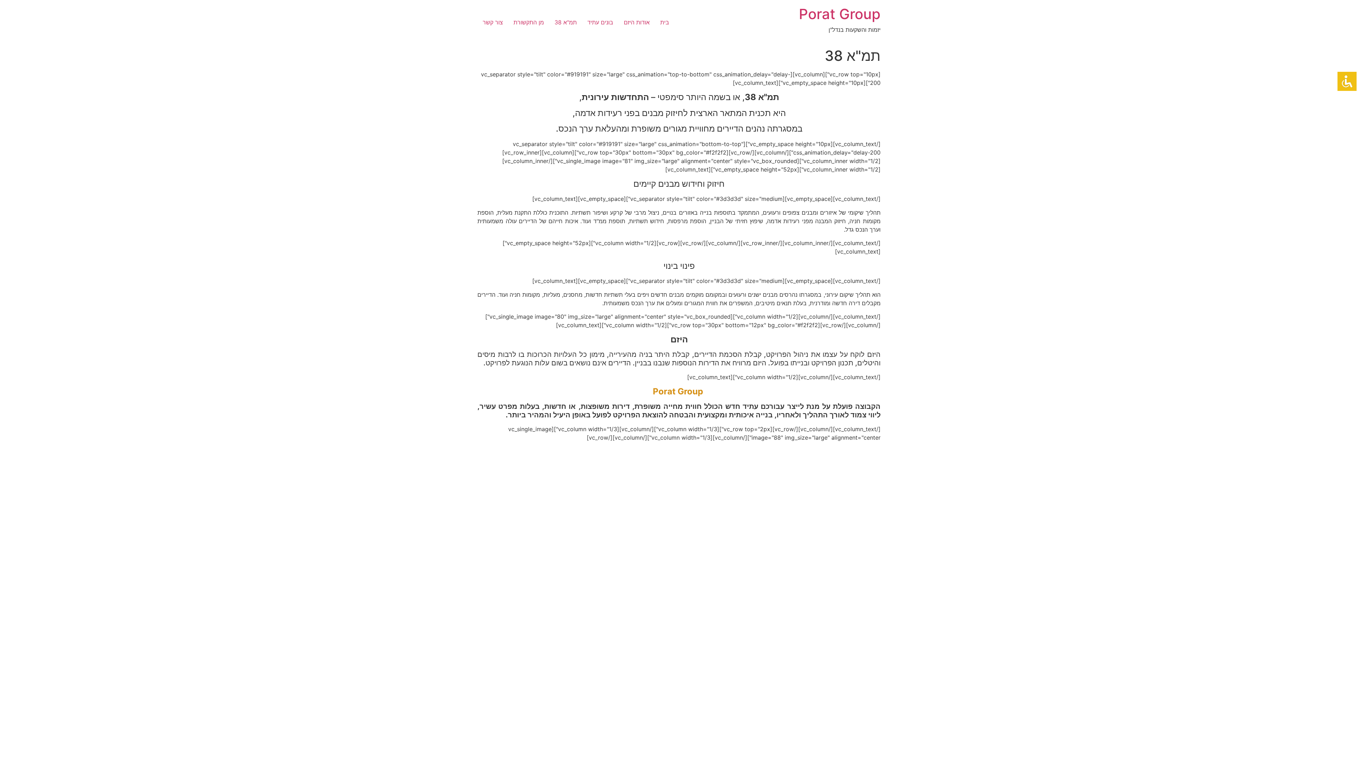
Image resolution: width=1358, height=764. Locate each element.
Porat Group (840, 14)
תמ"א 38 (566, 22)
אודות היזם (637, 22)
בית (664, 22)
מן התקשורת (528, 22)
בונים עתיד (600, 22)
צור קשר (493, 22)
